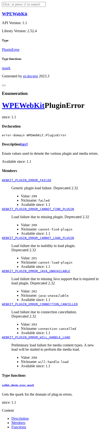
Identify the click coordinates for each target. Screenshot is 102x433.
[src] (24, 144)
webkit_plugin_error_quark (18, 385)
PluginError (10, 50)
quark (6, 68)
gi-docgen (30, 76)
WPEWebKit (14, 13)
